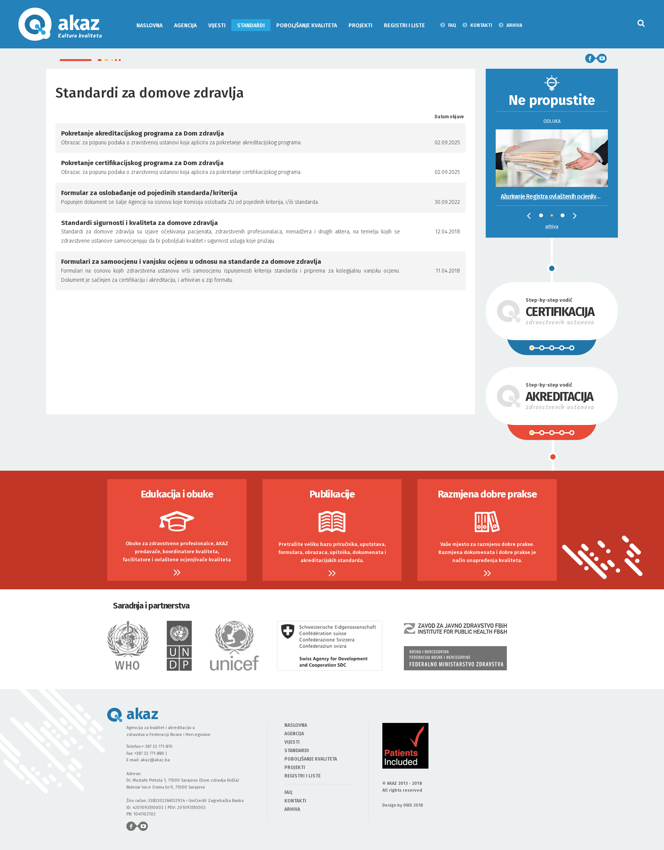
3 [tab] (564, 217)
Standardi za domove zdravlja (151, 93)
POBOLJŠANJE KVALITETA (306, 25)
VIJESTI (217, 25)
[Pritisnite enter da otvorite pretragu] (641, 23)
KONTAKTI (481, 25)
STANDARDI (251, 25)
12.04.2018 (447, 231)
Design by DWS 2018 (402, 805)
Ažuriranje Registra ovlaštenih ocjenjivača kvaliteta (554, 196)
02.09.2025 (447, 142)
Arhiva (551, 226)
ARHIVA (514, 25)
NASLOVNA (149, 25)
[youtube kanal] (601, 58)
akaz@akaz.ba (155, 759)
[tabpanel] (551, 156)
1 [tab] (543, 217)
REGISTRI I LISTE (404, 25)
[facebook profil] (590, 58)
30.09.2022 (447, 202)
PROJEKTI (360, 25)
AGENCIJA (185, 25)
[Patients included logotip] (405, 746)
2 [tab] (554, 218)
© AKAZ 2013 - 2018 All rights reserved (402, 787)
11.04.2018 (448, 271)
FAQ (452, 25)
